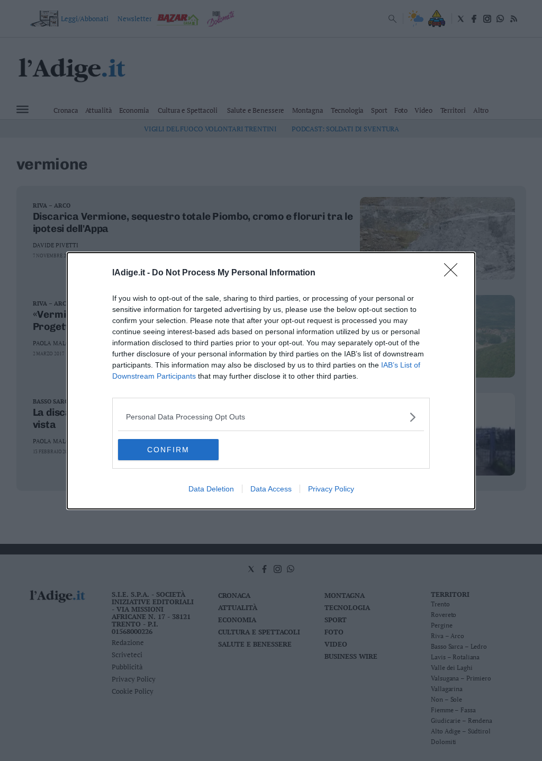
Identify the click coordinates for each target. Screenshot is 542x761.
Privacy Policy (331, 489)
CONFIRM (168, 449)
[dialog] (271, 381)
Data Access (271, 489)
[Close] (454, 273)
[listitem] (271, 417)
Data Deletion (211, 489)
